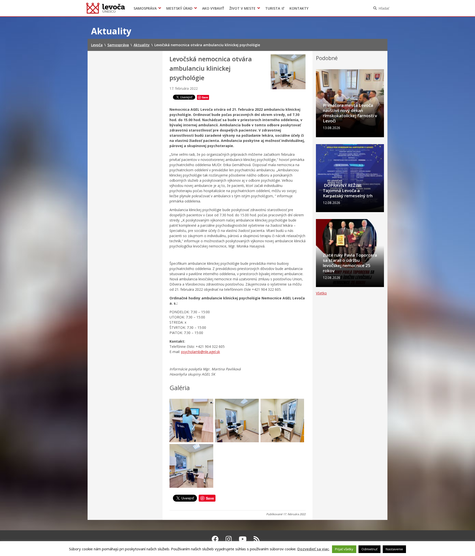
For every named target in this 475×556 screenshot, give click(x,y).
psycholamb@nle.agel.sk (200, 351)
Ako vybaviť (213, 8)
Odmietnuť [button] (369, 549)
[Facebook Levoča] (215, 539)
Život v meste (242, 8)
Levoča (105, 8)
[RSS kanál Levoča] (257, 539)
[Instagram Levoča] (229, 539)
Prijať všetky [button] (344, 549)
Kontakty (299, 8)
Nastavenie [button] (394, 549)
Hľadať (384, 8)
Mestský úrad (179, 8)
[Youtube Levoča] (243, 539)
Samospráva (145, 8)
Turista (272, 8)
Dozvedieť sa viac (313, 548)
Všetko (321, 293)
